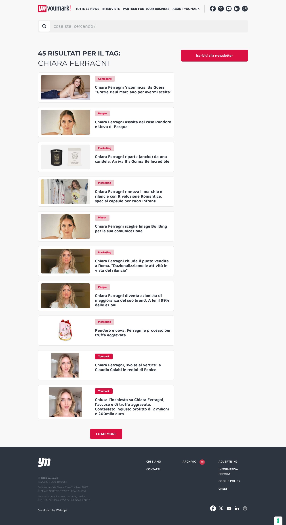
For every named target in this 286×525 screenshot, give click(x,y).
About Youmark (186, 9)
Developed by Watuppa (52, 510)
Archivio (189, 461)
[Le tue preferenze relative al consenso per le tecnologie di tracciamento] (278, 520)
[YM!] (54, 8)
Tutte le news (87, 9)
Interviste (111, 9)
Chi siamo (153, 461)
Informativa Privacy (228, 471)
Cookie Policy (229, 481)
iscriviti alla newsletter (214, 55)
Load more (106, 434)
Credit (224, 488)
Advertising (228, 461)
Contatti (153, 469)
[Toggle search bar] (44, 26)
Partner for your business (146, 9)
